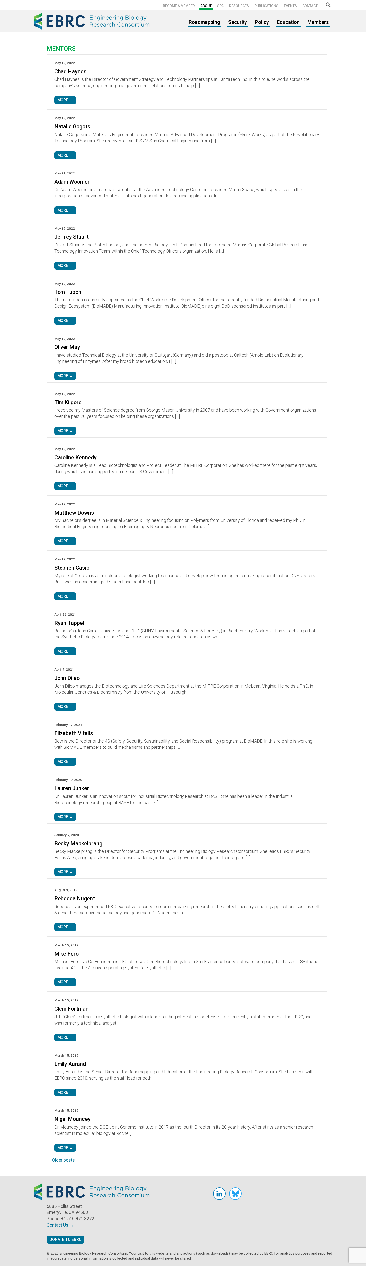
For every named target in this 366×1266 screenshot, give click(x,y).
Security (237, 22)
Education (288, 22)
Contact (310, 6)
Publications (266, 6)
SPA (220, 6)
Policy (262, 22)
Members (318, 22)
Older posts (61, 1160)
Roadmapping (204, 22)
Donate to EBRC (65, 1239)
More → (65, 100)
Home (93, 21)
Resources (239, 6)
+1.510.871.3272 (77, 1218)
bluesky (235, 1193)
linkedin (219, 1193)
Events (290, 6)
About (206, 6)
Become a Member (179, 6)
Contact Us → (60, 1225)
